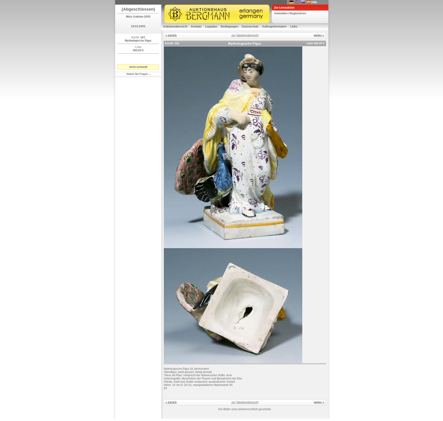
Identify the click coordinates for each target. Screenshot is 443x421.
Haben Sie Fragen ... (138, 74)
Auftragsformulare (274, 26)
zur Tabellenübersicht (244, 35)
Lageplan (211, 26)
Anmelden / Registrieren (290, 13)
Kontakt (196, 26)
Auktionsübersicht (175, 26)
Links (293, 26)
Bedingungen (229, 26)
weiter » (319, 35)
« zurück (171, 35)
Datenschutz (250, 26)
